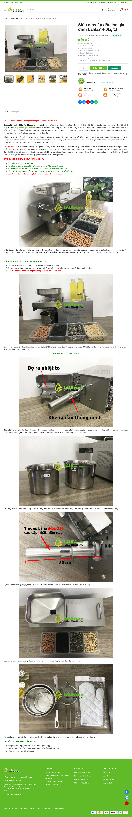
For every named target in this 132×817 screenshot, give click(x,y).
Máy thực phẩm (108, 779)
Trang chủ (106, 772)
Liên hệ (105, 776)
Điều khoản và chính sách (83, 776)
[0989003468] (127, 798)
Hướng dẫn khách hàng (82, 772)
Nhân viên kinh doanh (105, 82)
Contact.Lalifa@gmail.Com (108, 3)
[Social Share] (80, 102)
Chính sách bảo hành (81, 783)
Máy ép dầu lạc (108, 783)
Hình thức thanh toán (81, 779)
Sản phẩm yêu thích (16, 3)
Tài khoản (6, 3)
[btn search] (102, 9)
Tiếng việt (123, 3)
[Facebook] (127, 792)
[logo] (16, 9)
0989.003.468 (93, 3)
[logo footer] (20, 770)
